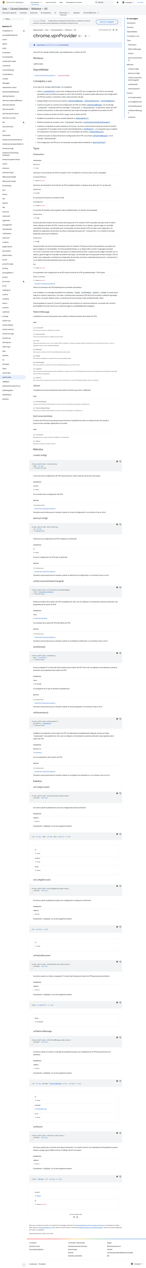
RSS (108, 1256)
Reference (36, 8)
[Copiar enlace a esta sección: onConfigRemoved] (52, 880)
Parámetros (38, 752)
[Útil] (113, 29)
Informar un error (34, 1246)
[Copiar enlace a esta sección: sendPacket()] (47, 647)
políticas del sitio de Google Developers (91, 1227)
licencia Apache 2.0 (46, 1227)
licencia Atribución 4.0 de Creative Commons (90, 1225)
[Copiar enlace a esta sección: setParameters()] (50, 713)
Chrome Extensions (19, 8)
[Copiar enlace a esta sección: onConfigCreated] (51, 787)
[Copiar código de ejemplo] (120, 461)
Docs (4, 8)
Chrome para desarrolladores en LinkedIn (120, 1252)
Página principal (38, 30)
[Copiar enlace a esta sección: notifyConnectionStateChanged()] (66, 581)
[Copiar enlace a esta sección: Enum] (38, 322)
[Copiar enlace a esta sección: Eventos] (44, 781)
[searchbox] (13, 19)
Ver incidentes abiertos (36, 1249)
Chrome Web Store (89, 13)
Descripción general (9, 13)
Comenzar (23, 13)
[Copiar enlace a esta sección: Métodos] (45, 449)
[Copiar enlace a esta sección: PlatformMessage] (51, 312)
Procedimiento (46, 13)
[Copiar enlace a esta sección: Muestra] (41, 500)
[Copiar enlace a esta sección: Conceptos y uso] (54, 81)
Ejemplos (77, 13)
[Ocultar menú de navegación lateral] (24, 1264)
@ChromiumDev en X (114, 1246)
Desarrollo (33, 13)
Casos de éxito (51, 2)
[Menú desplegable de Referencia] (69, 13)
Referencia (63, 13)
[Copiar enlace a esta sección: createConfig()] (49, 455)
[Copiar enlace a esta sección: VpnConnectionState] (54, 416)
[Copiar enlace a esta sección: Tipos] (41, 148)
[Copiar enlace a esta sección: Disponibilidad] (50, 70)
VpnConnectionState (41, 618)
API (45, 8)
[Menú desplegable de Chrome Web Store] (98, 13)
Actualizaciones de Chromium (77, 1246)
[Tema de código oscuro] (117, 461)
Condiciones (33, 1264)
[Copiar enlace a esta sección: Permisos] (45, 58)
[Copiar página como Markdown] (86, 36)
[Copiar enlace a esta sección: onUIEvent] (44, 1127)
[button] (13, 316)
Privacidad (42, 1264)
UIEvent (39, 1196)
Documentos (35, 2)
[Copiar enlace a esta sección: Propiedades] (43, 160)
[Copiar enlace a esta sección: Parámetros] (43, 481)
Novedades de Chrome (74, 2)
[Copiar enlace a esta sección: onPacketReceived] (52, 956)
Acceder (140, 2)
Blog (61, 2)
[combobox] (104, 2)
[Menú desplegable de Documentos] (41, 2)
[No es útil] (116, 29)
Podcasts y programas (75, 1256)
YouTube (109, 1249)
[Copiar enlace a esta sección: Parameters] (46, 154)
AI (55, 13)
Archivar (70, 1252)
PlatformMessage (42, 1109)
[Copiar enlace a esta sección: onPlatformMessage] (54, 1031)
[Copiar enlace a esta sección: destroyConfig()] (50, 518)
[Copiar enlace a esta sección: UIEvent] (42, 386)
